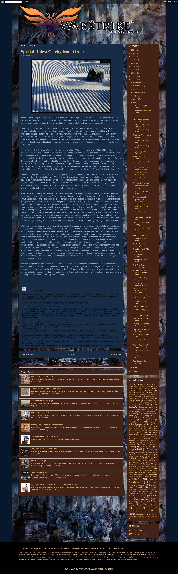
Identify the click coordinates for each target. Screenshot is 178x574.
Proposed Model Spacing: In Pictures (141, 284)
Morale (139, 458)
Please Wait (132, 470)
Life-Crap (148, 447)
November (137, 86)
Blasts (145, 398)
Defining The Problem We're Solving (141, 325)
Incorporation (144, 440)
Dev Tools (132, 414)
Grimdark (154, 434)
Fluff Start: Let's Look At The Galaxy (46, 389)
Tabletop (131, 498)
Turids (133, 504)
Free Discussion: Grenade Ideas (45, 437)
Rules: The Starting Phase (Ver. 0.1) (140, 106)
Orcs (132, 466)
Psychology (151, 472)
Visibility (154, 506)
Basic (152, 394)
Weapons (139, 514)
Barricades (143, 394)
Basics (131, 396)
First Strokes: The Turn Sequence (142, 319)
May (135, 102)
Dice (130, 416)
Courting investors (140, 409)
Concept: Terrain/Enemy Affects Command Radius (142, 207)
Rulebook (154, 476)
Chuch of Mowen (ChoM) (136, 403)
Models (131, 458)
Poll (139, 470)
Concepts (153, 407)
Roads (147, 476)
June (135, 99)
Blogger (109, 569)
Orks (137, 466)
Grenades (145, 434)
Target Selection (141, 498)
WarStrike (151, 510)
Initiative (132, 443)
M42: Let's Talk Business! (138, 357)
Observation (133, 464)
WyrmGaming (139, 516)
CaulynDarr (142, 401)
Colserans (142, 407)
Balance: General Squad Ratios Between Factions (142, 230)
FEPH (149, 422)
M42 (139, 449)
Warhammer (150, 508)
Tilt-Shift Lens (153, 502)
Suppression (149, 496)
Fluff (151, 424)
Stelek (134, 493)
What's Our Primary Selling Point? (140, 245)
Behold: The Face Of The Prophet (141, 163)
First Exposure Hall (138, 424)
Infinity (153, 440)
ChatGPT (152, 400)
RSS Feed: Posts (135, 530)
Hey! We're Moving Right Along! (140, 173)
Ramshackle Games (135, 474)
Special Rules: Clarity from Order (141, 335)
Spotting (152, 489)
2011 (133, 371)
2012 (133, 80)
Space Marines (133, 489)
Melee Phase (142, 454)
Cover (152, 409)
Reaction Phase (149, 474)
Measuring (141, 452)
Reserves (132, 476)
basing (140, 396)
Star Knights (132, 491)
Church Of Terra (143, 405)
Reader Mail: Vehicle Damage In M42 (141, 168)
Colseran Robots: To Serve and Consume (141, 341)
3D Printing (133, 384)
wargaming (137, 508)
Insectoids (142, 442)
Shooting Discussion (40, 413)
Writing (131, 516)
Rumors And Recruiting (142, 315)
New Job (144, 460)
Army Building (150, 390)
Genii (137, 434)
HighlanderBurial (134, 438)
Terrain (138, 500)
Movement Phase (134, 460)
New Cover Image (38, 461)
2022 (133, 56)
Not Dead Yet (153, 460)
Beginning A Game (134, 398)
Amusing (147, 388)
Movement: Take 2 (140, 235)
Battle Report (150, 396)
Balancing (132, 394)
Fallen (131, 422)
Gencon (144, 430)
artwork (137, 392)
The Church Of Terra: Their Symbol (141, 125)
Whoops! (151, 514)
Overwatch (145, 466)
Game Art (152, 426)
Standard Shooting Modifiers (140, 279)
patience (131, 468)
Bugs (152, 399)
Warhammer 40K (135, 511)
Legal (140, 447)
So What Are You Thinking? (139, 152)
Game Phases (143, 428)
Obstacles (146, 464)
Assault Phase (148, 392)
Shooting (140, 487)
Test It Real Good (139, 116)
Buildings (132, 401)
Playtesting (151, 468)
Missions (149, 456)
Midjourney (151, 454)
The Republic (142, 502)
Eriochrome (133, 420)
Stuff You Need (136, 495)
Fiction (155, 422)
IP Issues (143, 444)
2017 (133, 63)
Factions (152, 420)
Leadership (132, 447)
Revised (140, 476)
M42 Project (153, 449)
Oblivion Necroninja (142, 462)
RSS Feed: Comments (137, 534)
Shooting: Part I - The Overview (141, 250)
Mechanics (151, 452)
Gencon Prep (141, 432)
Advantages (135, 386)
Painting (153, 466)
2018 (133, 60)
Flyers (130, 426)
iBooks (146, 438)
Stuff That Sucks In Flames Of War (140, 266)
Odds (155, 464)
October (136, 89)
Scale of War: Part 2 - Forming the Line (141, 346)
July (135, 96)
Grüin (143, 436)
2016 (133, 66)
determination (151, 411)
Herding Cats (138, 188)
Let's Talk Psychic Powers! (139, 302)
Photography (140, 468)
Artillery (131, 392)
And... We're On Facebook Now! (44, 449)
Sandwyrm (135, 482)
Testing (148, 500)
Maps (133, 452)
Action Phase (152, 384)
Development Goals (147, 414)
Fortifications (140, 426)
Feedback (139, 422)
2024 (133, 50)
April (135, 367)
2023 (133, 53)
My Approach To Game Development (141, 297)
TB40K (131, 499)
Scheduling (139, 485)
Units (137, 506)
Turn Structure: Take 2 (141, 306)
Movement (149, 458)
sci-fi (146, 485)
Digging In (138, 416)
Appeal (140, 390)
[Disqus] (71, 316)
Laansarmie (151, 444)
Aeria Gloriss (146, 386)
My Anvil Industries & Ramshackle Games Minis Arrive (54, 485)
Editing (146, 416)
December (137, 82)
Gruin (134, 436)
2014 (133, 73)
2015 (133, 70)
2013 (133, 76)
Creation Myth (134, 412)
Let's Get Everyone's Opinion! (141, 255)
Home (71, 354)
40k (141, 384)
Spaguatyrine (144, 489)
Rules (135, 479)
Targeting (152, 498)
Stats (155, 492)
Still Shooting (142, 493)
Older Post (115, 354)
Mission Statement (135, 456)
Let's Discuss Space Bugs (42, 401)
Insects (152, 442)
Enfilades (139, 418)
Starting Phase (144, 492)
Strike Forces (153, 493)
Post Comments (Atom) (77, 362)
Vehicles (145, 506)
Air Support (137, 388)
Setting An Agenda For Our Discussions (48, 425)
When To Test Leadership (42, 377)
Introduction (133, 445)
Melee (131, 454)
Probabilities (140, 472)
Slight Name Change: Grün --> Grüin (141, 120)
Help (152, 436)
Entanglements (150, 418)
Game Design (133, 428)
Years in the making (151, 516)
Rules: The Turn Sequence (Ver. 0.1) (141, 157)
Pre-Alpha (145, 470)
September (137, 92)
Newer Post (27, 354)
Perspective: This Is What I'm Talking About (140, 273)
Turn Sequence (145, 504)
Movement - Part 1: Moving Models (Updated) (140, 291)
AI (152, 386)
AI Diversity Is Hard (39, 473)
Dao (143, 411)
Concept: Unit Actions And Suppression (141, 184)
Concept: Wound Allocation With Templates (139, 199)
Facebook (143, 420)
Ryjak (151, 479)
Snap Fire (152, 487)
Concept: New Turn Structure (140, 179)
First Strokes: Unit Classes (140, 362)
